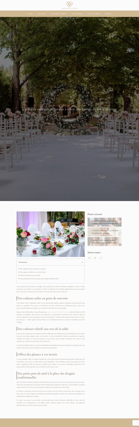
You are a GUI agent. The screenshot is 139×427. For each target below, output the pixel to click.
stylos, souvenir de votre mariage (58, 312)
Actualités (42, 14)
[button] (82, 262)
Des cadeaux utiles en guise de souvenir (33, 269)
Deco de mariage (93, 14)
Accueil (30, 14)
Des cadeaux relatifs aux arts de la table (33, 272)
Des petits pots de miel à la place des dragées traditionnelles (39, 279)
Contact (108, 14)
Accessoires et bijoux (58, 14)
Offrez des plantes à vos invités (30, 275)
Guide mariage (77, 14)
